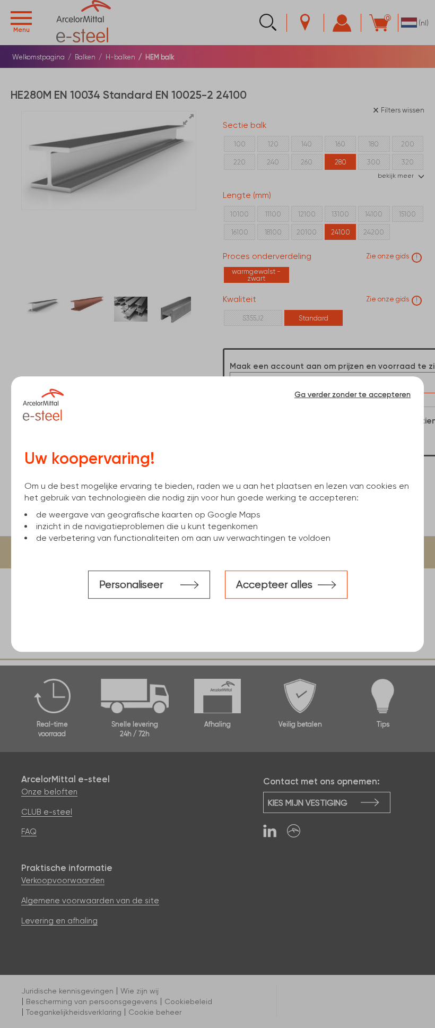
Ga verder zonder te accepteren (352, 394)
